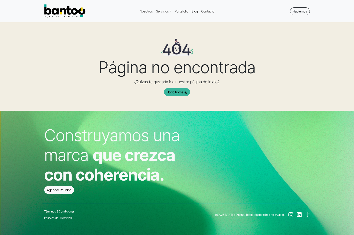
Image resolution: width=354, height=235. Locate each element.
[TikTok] (307, 214)
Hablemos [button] (300, 11)
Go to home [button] (175, 92)
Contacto (207, 11)
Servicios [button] (162, 11)
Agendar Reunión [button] (59, 190)
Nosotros (146, 11)
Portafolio (181, 11)
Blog (195, 11)
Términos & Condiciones (59, 211)
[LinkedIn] (299, 214)
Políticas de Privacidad (58, 218)
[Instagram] (290, 214)
